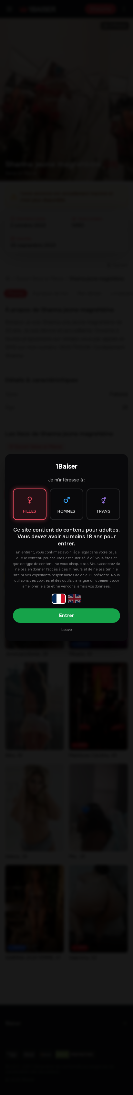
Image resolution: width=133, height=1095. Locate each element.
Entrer (66, 615)
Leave (66, 629)
